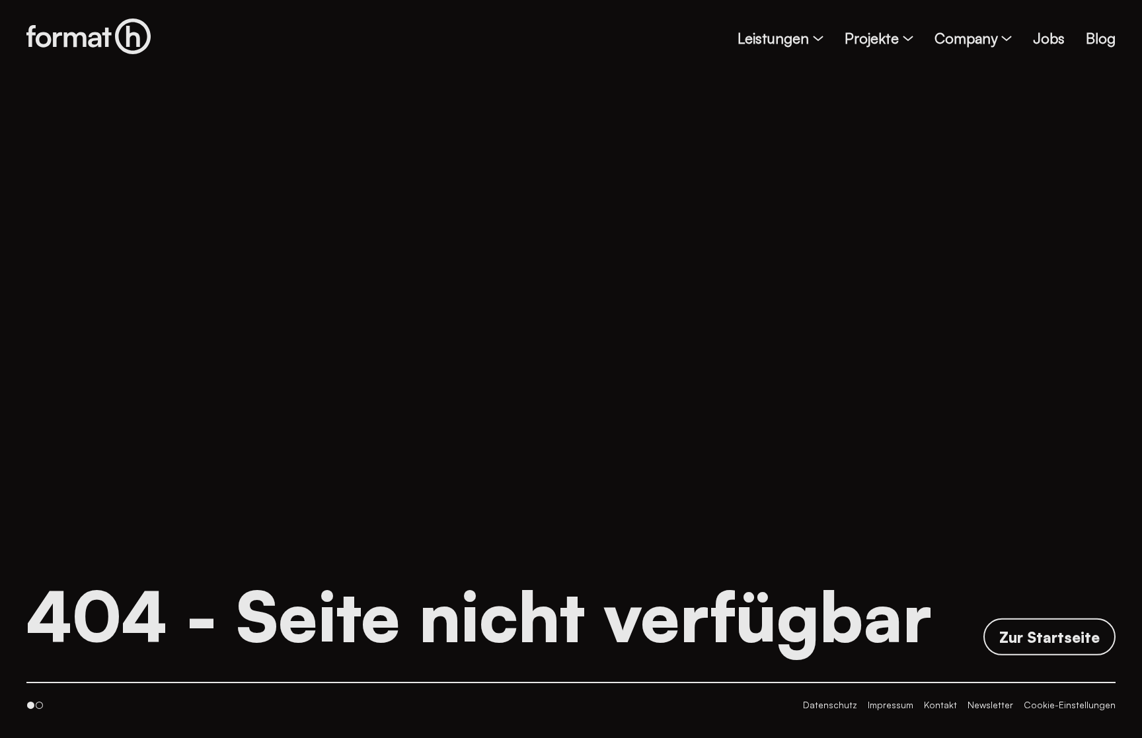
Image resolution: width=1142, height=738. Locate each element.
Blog (1101, 38)
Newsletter (990, 704)
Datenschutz (830, 704)
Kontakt (940, 704)
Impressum (890, 704)
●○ (35, 704)
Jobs (1049, 38)
